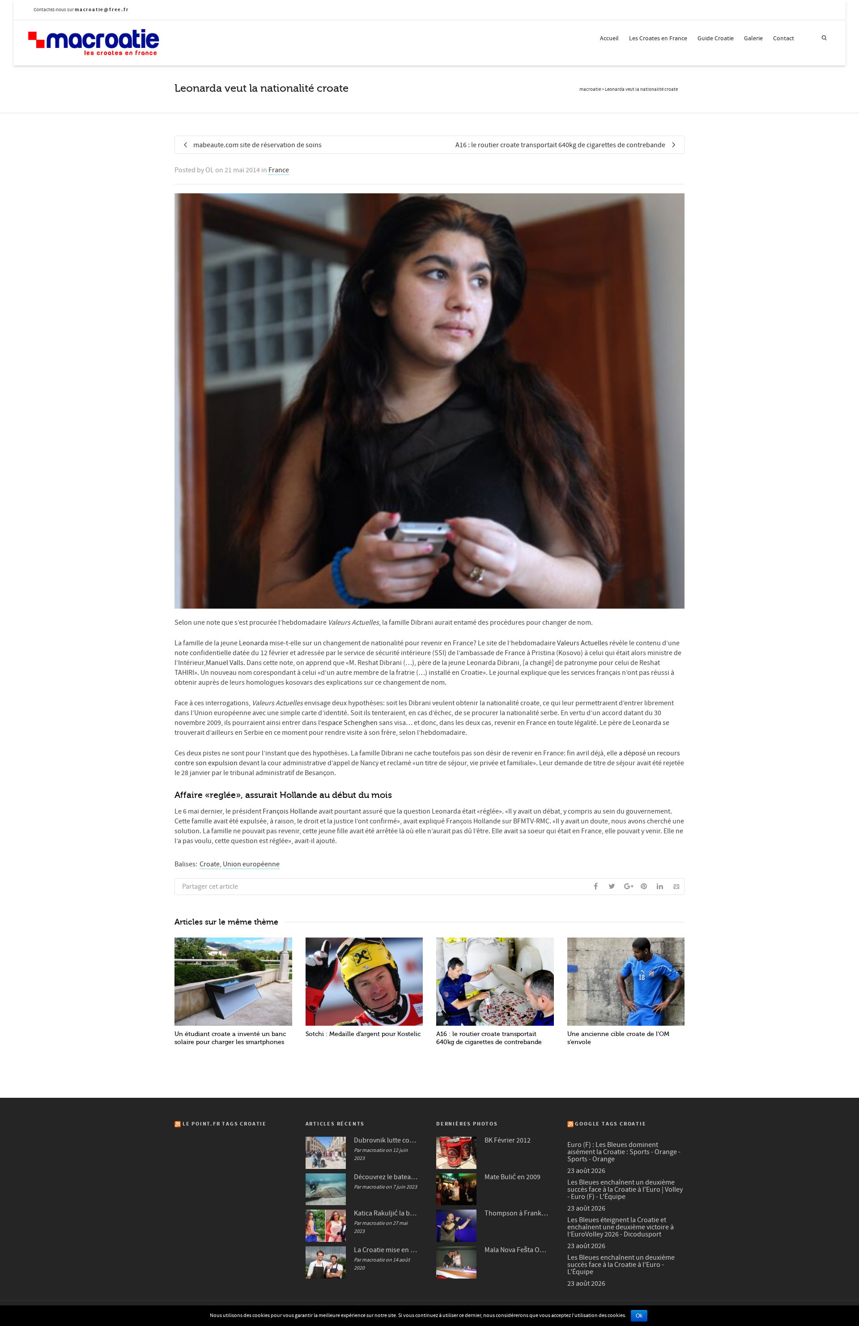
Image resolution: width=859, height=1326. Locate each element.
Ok (639, 1316)
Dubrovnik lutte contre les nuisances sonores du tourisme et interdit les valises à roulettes (386, 1140)
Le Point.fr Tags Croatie (225, 1124)
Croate (210, 864)
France (278, 170)
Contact (783, 38)
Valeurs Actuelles (582, 643)
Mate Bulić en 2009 (512, 1177)
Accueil (609, 38)
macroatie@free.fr (102, 9)
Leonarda (253, 643)
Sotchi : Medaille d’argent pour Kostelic (363, 1034)
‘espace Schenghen (349, 722)
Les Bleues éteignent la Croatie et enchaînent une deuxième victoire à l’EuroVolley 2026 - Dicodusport (620, 1227)
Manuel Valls (224, 662)
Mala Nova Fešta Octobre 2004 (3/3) (517, 1250)
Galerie (753, 38)
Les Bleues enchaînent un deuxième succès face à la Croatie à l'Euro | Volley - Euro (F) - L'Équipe (625, 1189)
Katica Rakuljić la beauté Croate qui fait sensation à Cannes (386, 1213)
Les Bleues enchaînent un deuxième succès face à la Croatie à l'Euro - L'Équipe (621, 1264)
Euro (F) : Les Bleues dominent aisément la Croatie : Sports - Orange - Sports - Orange (623, 1152)
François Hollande (290, 811)
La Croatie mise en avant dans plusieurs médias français (386, 1250)
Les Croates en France (658, 38)
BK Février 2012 (508, 1140)
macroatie (590, 89)
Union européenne (251, 864)
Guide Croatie (715, 38)
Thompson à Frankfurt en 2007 (517, 1213)
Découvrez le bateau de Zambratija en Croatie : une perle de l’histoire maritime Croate (386, 1177)
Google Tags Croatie (610, 1124)
